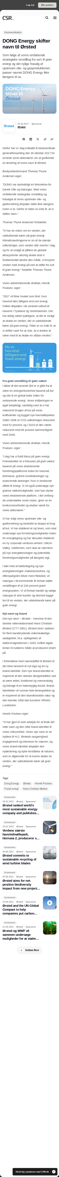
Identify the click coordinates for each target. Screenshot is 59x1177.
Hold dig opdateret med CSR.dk (33, 1171)
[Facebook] (24, 139)
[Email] (45, 139)
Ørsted (21, 127)
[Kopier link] (52, 139)
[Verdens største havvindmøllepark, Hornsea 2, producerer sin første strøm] (29, 830)
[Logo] (8, 17)
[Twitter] (38, 139)
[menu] (54, 17)
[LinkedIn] (31, 139)
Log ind (30, 5)
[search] (46, 17)
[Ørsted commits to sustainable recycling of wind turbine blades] (29, 855)
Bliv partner (47, 5)
